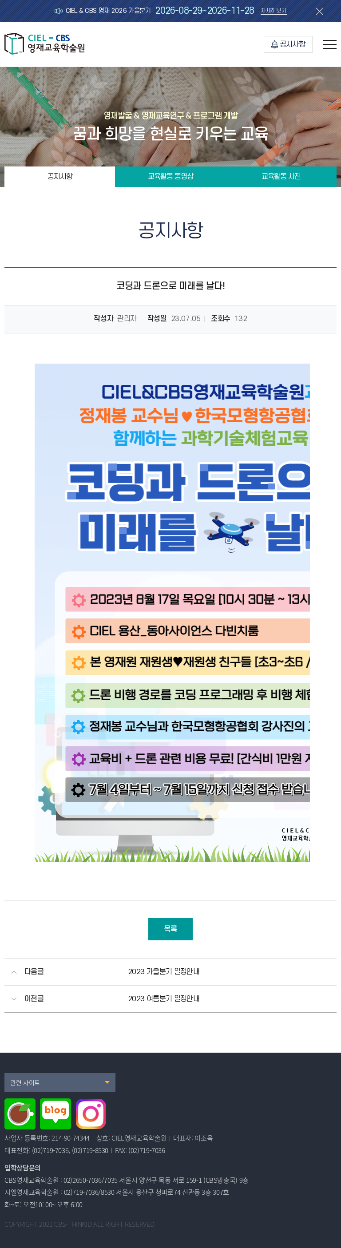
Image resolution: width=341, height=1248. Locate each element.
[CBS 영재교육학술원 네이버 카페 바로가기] (20, 1113)
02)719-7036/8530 (89, 1192)
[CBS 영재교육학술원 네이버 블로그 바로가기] (55, 1113)
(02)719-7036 (50, 1150)
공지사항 (292, 44)
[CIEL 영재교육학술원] (44, 52)
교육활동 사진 (281, 177)
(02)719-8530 (90, 1150)
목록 (170, 929)
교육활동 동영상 (170, 177)
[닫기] (319, 11)
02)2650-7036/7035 (90, 1180)
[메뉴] (330, 44)
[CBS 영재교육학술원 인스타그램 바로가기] (91, 1113)
